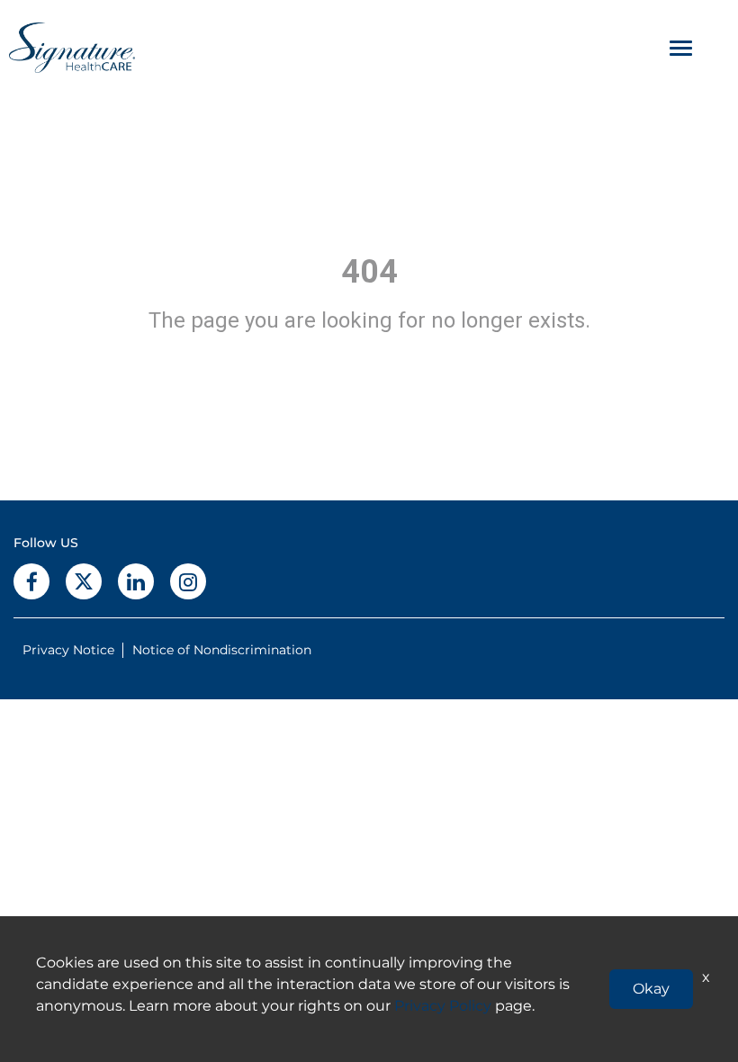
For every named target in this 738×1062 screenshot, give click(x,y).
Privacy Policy (442, 1005)
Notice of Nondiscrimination (221, 650)
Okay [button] (651, 988)
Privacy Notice (68, 650)
